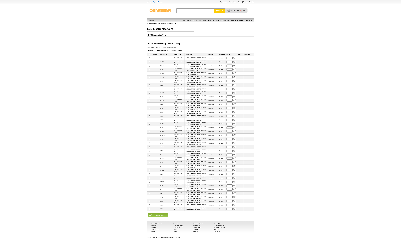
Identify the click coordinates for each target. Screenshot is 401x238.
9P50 (161, 104)
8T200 (162, 181)
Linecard (226, 20)
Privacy (153, 225)
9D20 (161, 162)
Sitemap (245, 2)
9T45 (161, 139)
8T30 (161, 108)
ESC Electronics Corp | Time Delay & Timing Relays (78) (161, 47)
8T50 (161, 151)
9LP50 (162, 62)
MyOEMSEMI (187, 20)
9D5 (161, 189)
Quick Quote (202, 20)
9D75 (161, 81)
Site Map (216, 229)
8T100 (162, 73)
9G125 (162, 65)
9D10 (161, 174)
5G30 (161, 201)
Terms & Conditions (156, 224)
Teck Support (197, 227)
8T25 (161, 185)
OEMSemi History (178, 225)
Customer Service (198, 224)
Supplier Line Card (157, 23)
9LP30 (162, 77)
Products (211, 20)
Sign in (155, 2)
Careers (175, 229)
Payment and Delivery (226, 2)
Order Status (217, 224)
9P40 (161, 197)
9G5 (161, 154)
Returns (195, 231)
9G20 (161, 116)
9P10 (161, 143)
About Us (251, 2)
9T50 (161, 58)
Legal (153, 231)
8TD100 (162, 135)
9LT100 (162, 123)
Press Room (176, 227)
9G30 (161, 127)
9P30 (161, 89)
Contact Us (248, 20)
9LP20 (162, 100)
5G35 (161, 209)
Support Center (237, 2)
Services (218, 20)
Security (153, 227)
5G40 (161, 205)
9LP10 (162, 92)
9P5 (161, 193)
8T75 (161, 166)
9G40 (161, 112)
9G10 (161, 85)
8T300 (162, 147)
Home (195, 20)
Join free (160, 2)
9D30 (161, 178)
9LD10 (162, 158)
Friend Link (217, 231)
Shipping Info (155, 229)
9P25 (161, 120)
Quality (241, 20)
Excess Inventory (219, 225)
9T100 (162, 170)
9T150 (162, 131)
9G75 (161, 96)
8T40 (161, 69)
